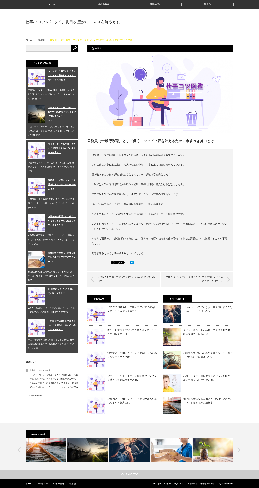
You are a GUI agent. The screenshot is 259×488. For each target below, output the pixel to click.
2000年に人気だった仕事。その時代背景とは (61, 291)
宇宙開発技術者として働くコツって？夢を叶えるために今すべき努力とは (62, 325)
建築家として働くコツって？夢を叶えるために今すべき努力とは (132, 400)
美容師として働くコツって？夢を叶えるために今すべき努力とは (126, 279)
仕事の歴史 (155, 4)
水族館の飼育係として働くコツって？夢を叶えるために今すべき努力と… (132, 309)
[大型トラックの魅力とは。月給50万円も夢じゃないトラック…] (87, 450)
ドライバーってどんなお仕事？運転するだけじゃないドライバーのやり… (208, 309)
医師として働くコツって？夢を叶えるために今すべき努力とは (132, 332)
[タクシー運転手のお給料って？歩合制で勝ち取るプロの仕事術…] (213, 450)
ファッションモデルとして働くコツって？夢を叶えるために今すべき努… (132, 377)
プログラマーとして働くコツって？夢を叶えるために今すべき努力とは (62, 148)
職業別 (207, 4)
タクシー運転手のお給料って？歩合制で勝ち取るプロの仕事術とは (208, 332)
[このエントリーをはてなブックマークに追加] (132, 263)
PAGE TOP (132, 474)
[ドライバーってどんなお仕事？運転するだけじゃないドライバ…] (129, 450)
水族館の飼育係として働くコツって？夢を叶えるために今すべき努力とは (62, 220)
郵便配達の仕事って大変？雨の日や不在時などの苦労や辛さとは (62, 257)
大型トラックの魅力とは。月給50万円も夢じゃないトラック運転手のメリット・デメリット (62, 113)
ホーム (51, 4)
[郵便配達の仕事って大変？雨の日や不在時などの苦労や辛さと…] (171, 450)
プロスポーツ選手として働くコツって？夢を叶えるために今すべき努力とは (194, 279)
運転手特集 (103, 4)
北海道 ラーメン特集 (40, 370)
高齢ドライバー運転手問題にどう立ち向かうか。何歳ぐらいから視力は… (208, 377)
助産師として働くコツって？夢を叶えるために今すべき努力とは (62, 184)
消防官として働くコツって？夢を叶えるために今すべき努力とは (132, 355)
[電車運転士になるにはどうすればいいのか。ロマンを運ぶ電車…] (46, 450)
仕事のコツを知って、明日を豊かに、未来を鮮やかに (73, 22)
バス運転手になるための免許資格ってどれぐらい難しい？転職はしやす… (208, 355)
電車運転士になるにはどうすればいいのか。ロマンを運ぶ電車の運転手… (208, 400)
